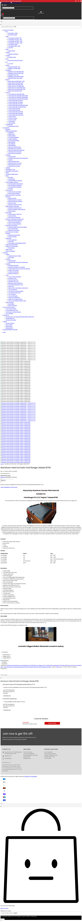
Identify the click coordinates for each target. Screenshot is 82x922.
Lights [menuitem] (7, 176)
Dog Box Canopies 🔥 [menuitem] (13, 273)
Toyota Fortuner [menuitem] (12, 119)
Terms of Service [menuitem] (10, 323)
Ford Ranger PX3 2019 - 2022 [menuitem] (15, 43)
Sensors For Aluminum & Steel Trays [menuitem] (15, 219)
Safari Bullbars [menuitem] (11, 142)
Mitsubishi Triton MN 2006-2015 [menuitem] (16, 71)
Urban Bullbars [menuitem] (12, 145)
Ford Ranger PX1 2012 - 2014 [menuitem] (15, 39)
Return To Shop (4, 908)
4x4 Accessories (48, 752)
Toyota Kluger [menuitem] (11, 123)
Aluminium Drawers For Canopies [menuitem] (16, 267)
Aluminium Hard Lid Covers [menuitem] (14, 208)
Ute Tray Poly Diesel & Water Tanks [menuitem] (17, 301)
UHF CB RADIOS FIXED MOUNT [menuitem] (15, 184)
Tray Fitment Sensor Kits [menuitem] (14, 292)
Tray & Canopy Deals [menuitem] (11, 309)
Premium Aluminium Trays (50, 755)
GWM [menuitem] (7, 49)
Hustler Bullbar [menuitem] (12, 135)
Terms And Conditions (28, 753)
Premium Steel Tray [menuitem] (13, 280)
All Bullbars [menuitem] (11, 132)
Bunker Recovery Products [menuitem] (15, 200)
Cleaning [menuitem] (8, 168)
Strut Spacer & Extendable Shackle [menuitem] (17, 243)
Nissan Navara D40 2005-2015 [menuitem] (15, 83)
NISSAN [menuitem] (7, 79)
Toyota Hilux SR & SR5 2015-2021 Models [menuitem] (18, 99)
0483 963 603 (8, 758)
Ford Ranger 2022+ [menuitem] (13, 44)
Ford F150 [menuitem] (10, 47)
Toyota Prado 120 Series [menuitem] (14, 108)
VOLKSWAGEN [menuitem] (9, 124)
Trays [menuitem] (7, 275)
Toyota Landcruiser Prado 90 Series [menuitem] (17, 107)
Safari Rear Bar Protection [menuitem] (14, 148)
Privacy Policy (26, 756)
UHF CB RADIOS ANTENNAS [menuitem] (14, 185)
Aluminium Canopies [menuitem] (13, 265)
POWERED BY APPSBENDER (30, 776)
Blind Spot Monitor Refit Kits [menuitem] (15, 220)
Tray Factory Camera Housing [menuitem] (15, 291)
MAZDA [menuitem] (7, 65)
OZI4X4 (58, 667)
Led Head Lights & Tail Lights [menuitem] (15, 180)
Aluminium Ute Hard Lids (13, 665)
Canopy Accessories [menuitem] (13, 272)
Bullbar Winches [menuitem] (12, 198)
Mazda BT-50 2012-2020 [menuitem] (14, 68)
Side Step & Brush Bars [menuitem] (13, 230)
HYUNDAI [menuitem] (8, 55)
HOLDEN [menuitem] (8, 52)
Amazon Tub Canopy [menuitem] (13, 270)
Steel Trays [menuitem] (11, 286)
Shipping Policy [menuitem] (9, 328)
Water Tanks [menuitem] (9, 249)
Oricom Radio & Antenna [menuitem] (12, 182)
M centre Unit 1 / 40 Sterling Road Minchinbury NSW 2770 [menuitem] (20, 317)
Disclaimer (4, 664)
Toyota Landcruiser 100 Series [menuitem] (15, 111)
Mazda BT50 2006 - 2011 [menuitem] (14, 67)
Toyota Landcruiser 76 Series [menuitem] (15, 100)
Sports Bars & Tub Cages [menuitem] (12, 232)
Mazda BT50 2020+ (46, 667)
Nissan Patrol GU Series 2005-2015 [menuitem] (16, 89)
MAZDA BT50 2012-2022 (35, 667)
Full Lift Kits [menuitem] (11, 241)
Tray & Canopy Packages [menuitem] (14, 276)
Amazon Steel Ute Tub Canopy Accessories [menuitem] (19, 268)
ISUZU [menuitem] (7, 59)
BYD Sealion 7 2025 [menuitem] (13, 33)
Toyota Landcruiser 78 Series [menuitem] (15, 102)
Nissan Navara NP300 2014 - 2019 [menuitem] (16, 81)
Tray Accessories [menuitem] (12, 289)
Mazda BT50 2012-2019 (23, 667)
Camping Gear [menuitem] (12, 156)
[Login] (1, 10)
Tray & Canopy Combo (9, 307)
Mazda (15, 667)
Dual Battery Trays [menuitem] (10, 169)
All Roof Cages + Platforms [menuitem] (15, 214)
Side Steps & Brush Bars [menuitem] (11, 225)
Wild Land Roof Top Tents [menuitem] (14, 164)
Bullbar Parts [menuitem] (11, 134)
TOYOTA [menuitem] (8, 92)
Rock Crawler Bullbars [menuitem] (13, 140)
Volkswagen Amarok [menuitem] (13, 126)
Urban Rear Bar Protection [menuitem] (15, 152)
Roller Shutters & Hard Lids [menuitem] (12, 206)
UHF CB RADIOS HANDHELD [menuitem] (15, 187)
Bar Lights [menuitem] (10, 177)
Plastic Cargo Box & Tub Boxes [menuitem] (13, 195)
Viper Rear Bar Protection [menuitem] (14, 153)
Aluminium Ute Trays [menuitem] (13, 281)
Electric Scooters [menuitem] (12, 305)
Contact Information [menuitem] (11, 320)
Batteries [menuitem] (8, 129)
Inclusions (4, 662)
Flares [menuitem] (7, 172)
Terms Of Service (27, 752)
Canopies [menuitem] (8, 264)
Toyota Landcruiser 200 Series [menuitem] (15, 115)
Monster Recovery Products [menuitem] (15, 201)
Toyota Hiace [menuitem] (11, 121)
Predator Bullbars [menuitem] (12, 139)
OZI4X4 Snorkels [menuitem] (12, 236)
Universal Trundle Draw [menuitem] (14, 297)
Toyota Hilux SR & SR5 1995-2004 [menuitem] (16, 94)
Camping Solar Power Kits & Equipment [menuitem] (18, 158)
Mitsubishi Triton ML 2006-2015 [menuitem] (15, 73)
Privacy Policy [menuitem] (9, 325)
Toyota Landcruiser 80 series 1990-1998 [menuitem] (18, 105)
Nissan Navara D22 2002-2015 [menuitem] (15, 84)
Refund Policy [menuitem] (9, 326)
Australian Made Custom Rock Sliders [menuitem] (17, 227)
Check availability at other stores (9, 487)
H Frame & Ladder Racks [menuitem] (12, 174)
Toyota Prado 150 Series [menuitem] (14, 110)
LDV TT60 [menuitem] (10, 63)
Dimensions (5, 652)
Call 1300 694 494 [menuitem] (10, 318)
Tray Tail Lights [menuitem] (12, 294)
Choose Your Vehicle (8, 30)
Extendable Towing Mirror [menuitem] (12, 171)
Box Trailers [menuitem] (11, 257)
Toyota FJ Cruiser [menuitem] (12, 118)
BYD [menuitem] (7, 31)
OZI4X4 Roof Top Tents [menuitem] (14, 166)
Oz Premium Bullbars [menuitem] (13, 137)
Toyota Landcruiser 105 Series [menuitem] (15, 113)
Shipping (3, 477)
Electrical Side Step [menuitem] (13, 228)
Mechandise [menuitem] (11, 304)
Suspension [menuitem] (8, 238)
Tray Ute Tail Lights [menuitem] (13, 296)
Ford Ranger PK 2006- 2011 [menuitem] (14, 38)
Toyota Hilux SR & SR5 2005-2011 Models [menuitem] (18, 95)
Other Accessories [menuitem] (10, 251)
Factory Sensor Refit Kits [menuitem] (14, 222)
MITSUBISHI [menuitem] (8, 70)
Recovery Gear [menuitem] (12, 203)
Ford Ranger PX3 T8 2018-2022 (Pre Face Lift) (63, 665)
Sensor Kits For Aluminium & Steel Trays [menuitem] (18, 288)
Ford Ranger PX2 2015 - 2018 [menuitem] (15, 41)
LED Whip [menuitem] (10, 188)
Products (5, 252)
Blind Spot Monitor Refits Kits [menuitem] (15, 283)
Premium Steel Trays (49, 756)
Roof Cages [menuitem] (8, 212)
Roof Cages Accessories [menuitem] (14, 217)
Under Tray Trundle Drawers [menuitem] (15, 299)
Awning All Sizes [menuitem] (12, 216)
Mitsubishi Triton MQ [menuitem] (13, 75)
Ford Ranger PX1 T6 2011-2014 (29, 665)
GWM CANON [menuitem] (11, 51)
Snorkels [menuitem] (8, 233)
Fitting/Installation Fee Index (10, 329)
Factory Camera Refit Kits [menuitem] (14, 224)
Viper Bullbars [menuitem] (11, 144)
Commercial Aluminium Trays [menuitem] (15, 284)
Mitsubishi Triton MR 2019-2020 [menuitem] (16, 76)
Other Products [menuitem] (9, 302)
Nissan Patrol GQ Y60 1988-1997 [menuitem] (16, 86)
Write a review (52, 723)
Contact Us (6, 315)
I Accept (2, 919)
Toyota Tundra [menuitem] (12, 116)
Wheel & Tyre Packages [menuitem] (12, 246)
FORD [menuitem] (7, 36)
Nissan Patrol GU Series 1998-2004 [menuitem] (16, 87)
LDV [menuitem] (7, 62)
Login (4, 332)
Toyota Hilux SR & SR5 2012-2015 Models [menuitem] (18, 97)
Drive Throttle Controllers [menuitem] (14, 192)
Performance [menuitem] (9, 190)
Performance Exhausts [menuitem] (14, 193)
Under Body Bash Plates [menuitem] (12, 244)
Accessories (6, 127)
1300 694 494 (8, 756)
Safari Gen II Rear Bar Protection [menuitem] (16, 150)
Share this (3, 668)
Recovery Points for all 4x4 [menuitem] (15, 204)
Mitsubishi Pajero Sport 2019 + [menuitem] (15, 78)
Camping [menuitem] (8, 155)
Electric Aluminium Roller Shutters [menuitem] (16, 209)
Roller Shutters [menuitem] (12, 211)
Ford (20, 665)
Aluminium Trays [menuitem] (12, 278)
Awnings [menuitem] (10, 160)
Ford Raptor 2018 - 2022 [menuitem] (14, 46)
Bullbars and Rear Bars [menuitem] (11, 131)
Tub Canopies (47, 758)
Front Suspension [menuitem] (12, 240)
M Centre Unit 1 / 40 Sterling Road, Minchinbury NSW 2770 (13, 752)
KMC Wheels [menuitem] (11, 248)
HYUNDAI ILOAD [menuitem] (12, 57)
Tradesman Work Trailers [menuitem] (14, 256)
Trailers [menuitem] (7, 254)
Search (15, 913)
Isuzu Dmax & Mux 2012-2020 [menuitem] (15, 60)
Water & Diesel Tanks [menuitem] (13, 161)
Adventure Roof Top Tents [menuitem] (14, 163)
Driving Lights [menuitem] (11, 179)
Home (2, 464)
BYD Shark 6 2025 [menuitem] (12, 35)
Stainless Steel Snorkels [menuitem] (14, 235)
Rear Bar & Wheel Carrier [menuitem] (14, 147)
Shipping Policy (27, 758)
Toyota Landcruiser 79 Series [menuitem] (15, 103)
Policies (5, 321)
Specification (5, 660)
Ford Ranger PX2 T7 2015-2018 (44, 665)
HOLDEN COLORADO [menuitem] (13, 54)
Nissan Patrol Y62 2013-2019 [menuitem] (15, 91)
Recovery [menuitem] (8, 196)
